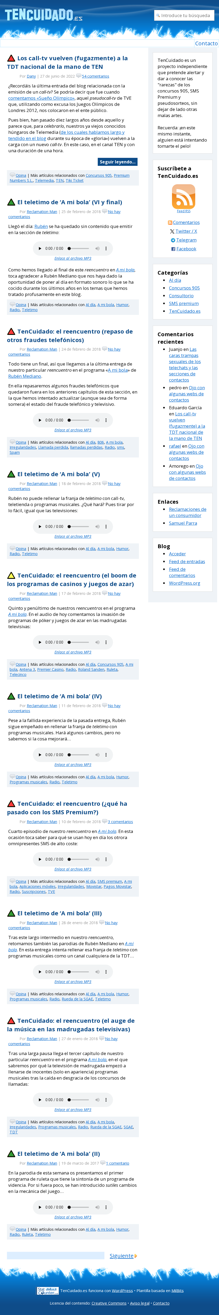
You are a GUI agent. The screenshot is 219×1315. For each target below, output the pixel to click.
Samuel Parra (183, 523)
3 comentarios (120, 821)
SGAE (128, 1126)
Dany (31, 76)
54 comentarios (95, 76)
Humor (122, 304)
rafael (175, 446)
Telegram (186, 240)
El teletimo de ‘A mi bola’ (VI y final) (69, 202)
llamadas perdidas (86, 447)
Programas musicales (28, 781)
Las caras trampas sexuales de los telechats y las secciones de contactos (185, 364)
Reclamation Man (42, 211)
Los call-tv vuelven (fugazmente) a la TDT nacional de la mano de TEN (67, 62)
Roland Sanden (91, 669)
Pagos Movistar (117, 886)
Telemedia (44, 180)
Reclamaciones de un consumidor (187, 512)
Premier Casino (50, 669)
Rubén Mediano (24, 376)
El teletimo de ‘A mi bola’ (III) (59, 913)
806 (100, 442)
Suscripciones (34, 891)
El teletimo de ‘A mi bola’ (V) (58, 474)
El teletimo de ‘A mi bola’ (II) (58, 1153)
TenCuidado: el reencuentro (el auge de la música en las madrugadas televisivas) (71, 1024)
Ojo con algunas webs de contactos (187, 393)
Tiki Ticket (75, 180)
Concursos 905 (99, 175)
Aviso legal (140, 1303)
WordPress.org (184, 583)
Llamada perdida (53, 447)
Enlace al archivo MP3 (72, 258)
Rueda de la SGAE (77, 998)
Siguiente (122, 1255)
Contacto (206, 43)
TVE (51, 891)
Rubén (41, 226)
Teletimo (30, 309)
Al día (90, 304)
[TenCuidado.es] (43, 11)
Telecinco (18, 674)
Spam (15, 452)
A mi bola (125, 270)
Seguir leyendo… (117, 162)
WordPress (122, 1290)
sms (120, 447)
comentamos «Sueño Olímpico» (41, 98)
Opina (21, 175)
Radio (15, 309)
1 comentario (117, 1163)
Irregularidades (23, 447)
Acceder (177, 554)
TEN (60, 180)
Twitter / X (186, 231)
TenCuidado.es (185, 311)
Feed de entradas (187, 561)
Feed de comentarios (182, 572)
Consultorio (181, 295)
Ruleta (112, 669)
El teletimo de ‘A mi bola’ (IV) (59, 696)
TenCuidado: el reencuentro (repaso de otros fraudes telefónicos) (70, 335)
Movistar (93, 886)
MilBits (177, 1290)
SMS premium (109, 881)
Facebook (186, 249)
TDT (14, 1131)
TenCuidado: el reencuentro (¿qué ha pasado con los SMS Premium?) (67, 807)
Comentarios (186, 222)
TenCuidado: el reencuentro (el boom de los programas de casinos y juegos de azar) (71, 579)
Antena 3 (27, 669)
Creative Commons (109, 1303)
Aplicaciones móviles (37, 886)
